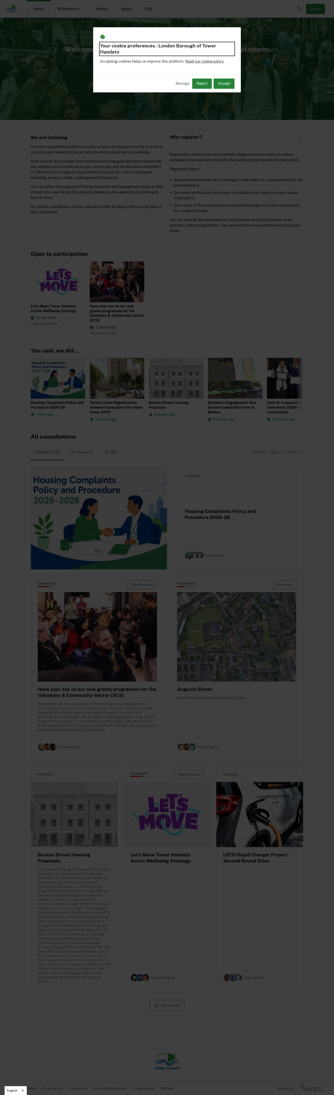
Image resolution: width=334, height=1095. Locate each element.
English (12, 1090)
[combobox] (16, 1090)
